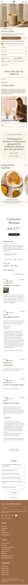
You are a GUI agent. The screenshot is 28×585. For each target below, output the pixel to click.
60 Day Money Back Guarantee (18, 41)
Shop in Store (5, 551)
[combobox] (19, 274)
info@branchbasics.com (6, 518)
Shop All (4, 526)
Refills (3, 530)
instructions (6, 265)
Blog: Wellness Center (8, 556)
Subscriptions (5, 535)
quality (15, 265)
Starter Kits (5, 528)
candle (5, 270)
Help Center (5, 568)
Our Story (4, 545)
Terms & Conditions (13, 580)
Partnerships (5, 574)
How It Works (5, 543)
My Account (5, 570)
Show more (11, 270)
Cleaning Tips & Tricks (7, 547)
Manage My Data (5, 581)
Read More (14, 492)
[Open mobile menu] (2, 1)
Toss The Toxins (6, 549)
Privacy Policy (4, 580)
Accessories (5, 532)
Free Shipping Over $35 (6, 41)
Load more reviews (14, 449)
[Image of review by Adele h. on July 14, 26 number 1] (6, 290)
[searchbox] (8, 259)
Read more (12, 302)
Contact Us (5, 566)
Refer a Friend (5, 572)
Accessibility (21, 580)
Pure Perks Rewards (7, 558)
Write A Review (14, 234)
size (12, 265)
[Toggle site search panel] (23, 2)
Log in (22, 43)
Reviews (4, 553)
